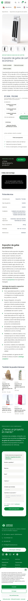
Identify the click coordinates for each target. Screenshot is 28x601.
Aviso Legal (23, 599)
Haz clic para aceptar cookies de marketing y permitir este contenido (14, 182)
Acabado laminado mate (11, 114)
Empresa (6, 468)
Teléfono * (6, 481)
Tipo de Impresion (9, 117)
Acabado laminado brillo (11, 109)
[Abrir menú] (25, 2)
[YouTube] (10, 554)
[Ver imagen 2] (11, 49)
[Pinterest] (17, 554)
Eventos (4, 567)
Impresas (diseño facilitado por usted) (11, 126)
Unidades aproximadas (9, 487)
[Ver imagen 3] (18, 49)
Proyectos (17, 567)
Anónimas (8, 122)
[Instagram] (3, 554)
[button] (25, 569)
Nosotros (17, 565)
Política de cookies (6, 599)
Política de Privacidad (15, 599)
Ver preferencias (14, 595)
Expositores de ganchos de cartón (18, 11)
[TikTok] (14, 554)
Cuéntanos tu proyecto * (10, 492)
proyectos (11, 280)
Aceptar (14, 587)
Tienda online (18, 562)
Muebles (4, 565)
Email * (5, 474)
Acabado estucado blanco (11, 105)
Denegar (14, 591)
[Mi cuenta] (18, 2)
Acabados (7, 102)
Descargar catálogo (15, 550)
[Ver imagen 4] (24, 49)
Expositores (5, 11)
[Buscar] (15, 2)
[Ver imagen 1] (5, 49)
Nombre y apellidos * (9, 462)
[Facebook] (6, 554)
